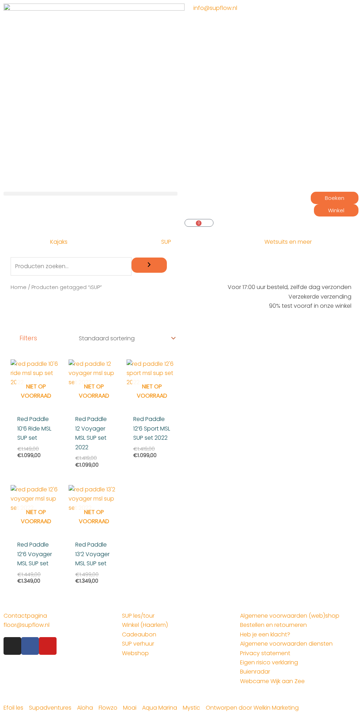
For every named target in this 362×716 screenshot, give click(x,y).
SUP (166, 242)
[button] (90, 194)
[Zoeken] (149, 265)
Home (19, 287)
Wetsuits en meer (288, 242)
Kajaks (59, 242)
